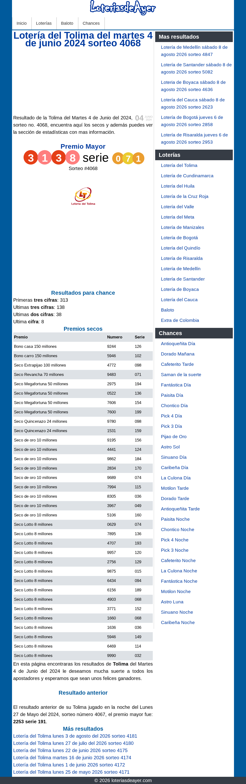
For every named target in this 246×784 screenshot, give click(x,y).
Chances (91, 23)
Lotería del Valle (177, 206)
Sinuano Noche (177, 612)
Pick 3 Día (171, 426)
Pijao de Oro (174, 436)
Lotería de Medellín (181, 268)
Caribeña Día (174, 467)
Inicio (22, 23)
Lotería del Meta (177, 217)
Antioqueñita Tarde (180, 508)
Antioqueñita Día (178, 343)
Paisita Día (172, 395)
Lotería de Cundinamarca (187, 175)
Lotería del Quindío (180, 248)
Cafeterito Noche (178, 560)
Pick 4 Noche (175, 539)
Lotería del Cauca (179, 299)
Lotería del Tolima (179, 165)
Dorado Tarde (175, 498)
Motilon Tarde (175, 488)
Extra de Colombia (180, 320)
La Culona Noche (179, 570)
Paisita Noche (175, 519)
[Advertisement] (83, 80)
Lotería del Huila (178, 186)
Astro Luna (172, 601)
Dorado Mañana (178, 353)
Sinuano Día (174, 457)
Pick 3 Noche (175, 550)
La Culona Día (176, 477)
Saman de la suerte (181, 374)
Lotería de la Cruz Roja (185, 196)
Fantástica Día (176, 384)
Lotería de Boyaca (180, 289)
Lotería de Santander (183, 279)
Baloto (67, 23)
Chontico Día (174, 405)
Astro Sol (170, 446)
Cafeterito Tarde (177, 364)
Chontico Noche (177, 529)
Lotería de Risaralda (182, 258)
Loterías (44, 23)
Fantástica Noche (179, 581)
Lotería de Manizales (182, 227)
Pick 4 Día (171, 415)
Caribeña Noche (178, 622)
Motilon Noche (176, 591)
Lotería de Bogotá (179, 237)
